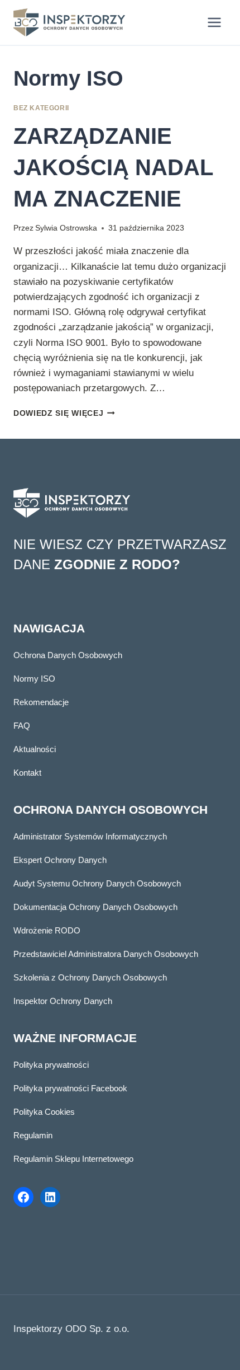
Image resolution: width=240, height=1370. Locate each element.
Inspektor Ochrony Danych (62, 1001)
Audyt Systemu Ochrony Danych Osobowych (97, 883)
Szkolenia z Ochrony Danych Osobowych (90, 977)
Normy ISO (34, 678)
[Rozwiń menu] (214, 22)
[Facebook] (23, 1197)
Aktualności (34, 749)
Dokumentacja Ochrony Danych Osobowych (95, 907)
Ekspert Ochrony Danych (60, 860)
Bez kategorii (41, 108)
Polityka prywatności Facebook (70, 1088)
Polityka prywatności (51, 1064)
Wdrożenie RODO (46, 930)
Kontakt (27, 772)
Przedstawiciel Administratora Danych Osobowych (105, 954)
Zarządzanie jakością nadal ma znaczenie (113, 167)
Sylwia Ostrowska (66, 228)
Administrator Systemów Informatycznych (90, 836)
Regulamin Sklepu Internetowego (73, 1158)
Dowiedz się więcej (64, 413)
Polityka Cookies (44, 1111)
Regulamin (32, 1135)
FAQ (21, 725)
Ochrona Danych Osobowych (67, 655)
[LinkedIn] (50, 1197)
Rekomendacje (41, 702)
